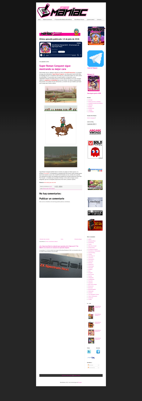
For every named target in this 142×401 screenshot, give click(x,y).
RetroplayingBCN (92, 289)
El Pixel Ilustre (91, 247)
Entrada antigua (78, 239)
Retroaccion (91, 286)
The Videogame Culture (93, 294)
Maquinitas (90, 261)
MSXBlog (90, 269)
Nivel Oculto (91, 274)
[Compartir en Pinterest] (61, 186)
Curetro (90, 244)
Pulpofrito (90, 282)
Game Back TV (91, 256)
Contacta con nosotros (67, 375)
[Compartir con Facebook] (60, 186)
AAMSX (89, 239)
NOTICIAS (90, 100)
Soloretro (90, 292)
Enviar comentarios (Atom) (52, 241)
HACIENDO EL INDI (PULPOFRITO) (95, 103)
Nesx (89, 271)
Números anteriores (47, 19)
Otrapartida (90, 277)
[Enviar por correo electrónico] (55, 186)
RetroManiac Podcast (79, 19)
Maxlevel (90, 262)
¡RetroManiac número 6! (98, 323)
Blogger (80, 382)
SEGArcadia (90, 291)
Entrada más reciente (44, 239)
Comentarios (92, 367)
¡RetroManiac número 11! (98, 307)
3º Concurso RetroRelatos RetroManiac (63, 19)
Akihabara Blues (92, 241)
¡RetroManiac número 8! (98, 339)
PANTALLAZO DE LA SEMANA (94, 101)
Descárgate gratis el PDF (94, 93)
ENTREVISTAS (91, 108)
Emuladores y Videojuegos (94, 251)
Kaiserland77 (91, 259)
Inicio (39, 19)
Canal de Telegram (92, 68)
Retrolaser (90, 287)
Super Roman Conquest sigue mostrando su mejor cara (55, 67)
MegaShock (90, 264)
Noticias (44, 188)
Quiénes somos (76, 375)
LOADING (90, 110)
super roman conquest (50, 188)
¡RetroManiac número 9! (98, 331)
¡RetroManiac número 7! (98, 315)
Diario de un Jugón (92, 246)
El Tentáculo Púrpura (93, 249)
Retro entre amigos (92, 284)
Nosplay (90, 276)
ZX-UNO (90, 299)
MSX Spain (90, 267)
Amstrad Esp (91, 242)
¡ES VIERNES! (91, 111)
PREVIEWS (90, 105)
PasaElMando (91, 279)
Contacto (99, 19)
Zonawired (90, 297)
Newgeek (90, 272)
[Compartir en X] (58, 186)
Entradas (91, 365)
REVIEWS (90, 106)
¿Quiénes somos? (90, 19)
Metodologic (91, 266)
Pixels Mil (90, 281)
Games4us (90, 257)
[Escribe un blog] (57, 186)
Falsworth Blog (91, 252)
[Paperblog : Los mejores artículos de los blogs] (91, 358)
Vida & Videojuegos (92, 296)
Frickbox (90, 254)
